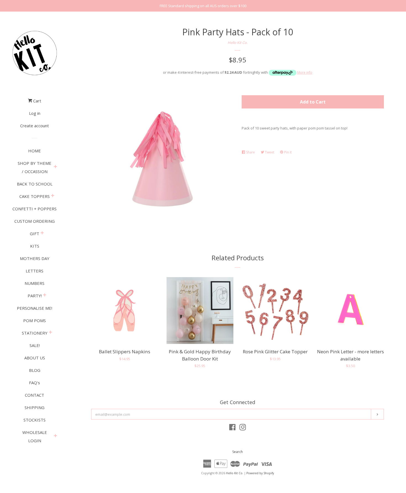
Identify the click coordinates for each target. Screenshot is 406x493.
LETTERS (34, 271)
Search (237, 451)
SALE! (35, 345)
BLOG (34, 370)
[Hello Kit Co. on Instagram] (242, 428)
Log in (34, 113)
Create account (34, 125)
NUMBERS (34, 283)
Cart (36, 101)
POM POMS (34, 320)
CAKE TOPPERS (34, 196)
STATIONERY (35, 333)
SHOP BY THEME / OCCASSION (34, 167)
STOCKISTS (34, 420)
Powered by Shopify (260, 473)
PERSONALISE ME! (34, 308)
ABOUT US (34, 358)
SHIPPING (34, 407)
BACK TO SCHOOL (34, 184)
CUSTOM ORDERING (34, 221)
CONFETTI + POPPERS (34, 208)
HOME (34, 150)
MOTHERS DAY (34, 258)
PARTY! (35, 295)
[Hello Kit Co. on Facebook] (232, 428)
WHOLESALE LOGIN (34, 436)
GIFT (34, 233)
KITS (34, 246)
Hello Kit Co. (237, 42)
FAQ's (34, 382)
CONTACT (34, 395)
